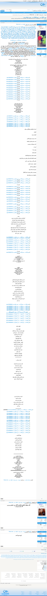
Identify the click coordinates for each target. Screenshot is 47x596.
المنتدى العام (36, 573)
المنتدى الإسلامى (42, 573)
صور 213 (16, 27)
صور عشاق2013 (5, 31)
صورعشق (5, 33)
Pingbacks (45, 568)
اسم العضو (10, 9)
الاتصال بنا (9, 583)
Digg (45, 551)
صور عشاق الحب (24, 31)
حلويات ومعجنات (19, 576)
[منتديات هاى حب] (43, 6)
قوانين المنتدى (45, 570)
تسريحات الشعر (7, 575)
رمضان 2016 (19, 573)
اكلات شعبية (25, 576)
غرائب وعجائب (36, 575)
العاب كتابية (7, 574)
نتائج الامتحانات (30, 574)
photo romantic (17, 35)
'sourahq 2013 (32, 26)
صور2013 (27, 33)
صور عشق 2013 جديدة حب (28, 32)
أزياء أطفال (13, 576)
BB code (45, 565)
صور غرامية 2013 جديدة (31, 556)
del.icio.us (33, 551)
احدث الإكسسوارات (42, 576)
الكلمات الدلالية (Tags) (43, 553)
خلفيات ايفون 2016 (30, 577)
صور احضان (25, 28)
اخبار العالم (37, 574)
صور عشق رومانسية (10, 32)
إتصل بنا (24, 0)
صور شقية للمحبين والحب (12, 30)
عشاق (10, 38)
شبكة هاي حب (5, 583)
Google (10, 551)
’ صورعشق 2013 (5, 38)
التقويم (24, 12)
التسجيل (42, 12)
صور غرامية (5, 32)
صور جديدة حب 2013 (27, 555)
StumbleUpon (21, 551)
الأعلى (1, 583)
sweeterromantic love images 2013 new (18, 38)
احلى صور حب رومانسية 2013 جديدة (14, 26)
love (2, 26)
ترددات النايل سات (7, 577)
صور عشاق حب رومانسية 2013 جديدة (15, 31)
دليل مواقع (40, 0)
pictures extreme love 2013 (22, 36)
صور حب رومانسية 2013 (14, 29)
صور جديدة (4, 28)
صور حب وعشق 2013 (21, 29)
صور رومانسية (29, 30)
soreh (26, 37)
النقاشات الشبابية (30, 573)
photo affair (2, 34)
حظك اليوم (7, 573)
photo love (5, 35)
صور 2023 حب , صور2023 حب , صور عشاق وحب (34, 17)
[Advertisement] (18, 388)
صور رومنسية (15, 48)
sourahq (33, 37)
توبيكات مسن (13, 577)
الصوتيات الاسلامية (24, 573)
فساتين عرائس (30, 575)
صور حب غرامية (6, 29)
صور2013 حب (22, 33)
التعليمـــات (33, 12)
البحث (3, 12)
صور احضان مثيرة (20, 28)
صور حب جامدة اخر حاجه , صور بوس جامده (18, 559)
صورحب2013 (10, 33)
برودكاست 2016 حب (36, 577)
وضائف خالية (42, 574)
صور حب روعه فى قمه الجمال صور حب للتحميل (28, 559)
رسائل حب (25, 577)
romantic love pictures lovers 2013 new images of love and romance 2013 (12, 37)
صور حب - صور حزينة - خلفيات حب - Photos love (24, 24)
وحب (29, 26)
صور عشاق (5, 30)
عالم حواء (14, 575)
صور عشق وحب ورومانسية (19, 32)
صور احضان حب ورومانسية (11, 28)
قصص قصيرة (13, 574)
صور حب (29, 0)
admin (30, 502)
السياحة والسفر (13, 573)
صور (19, 27)
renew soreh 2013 (4, 36)
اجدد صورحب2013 (24, 26)
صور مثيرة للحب (11, 27)
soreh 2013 (30, 37)
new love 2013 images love (31, 27)
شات (45, 0)
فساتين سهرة (24, 575)
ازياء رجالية (37, 576)
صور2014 (17, 33)
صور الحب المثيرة (31, 28)
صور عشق (10, 49)
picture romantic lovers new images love (28, 35)
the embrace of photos (30, 38)
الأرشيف (3, 583)
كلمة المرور (10, 11)
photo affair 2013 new (8, 34)
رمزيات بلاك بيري (42, 577)
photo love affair (11, 35)
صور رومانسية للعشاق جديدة (21, 30)
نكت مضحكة (42, 575)
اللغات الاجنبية (24, 574)
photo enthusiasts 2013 (24, 34)
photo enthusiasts (15, 34)
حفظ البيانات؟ (2, 9)
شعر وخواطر (19, 574)
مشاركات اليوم (13, 12)
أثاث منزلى (31, 576)
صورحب (14, 33)
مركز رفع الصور (34, 0)
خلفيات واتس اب (19, 577)
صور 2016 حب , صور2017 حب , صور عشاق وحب (18, 40)
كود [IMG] (45, 566)
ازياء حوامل (19, 575)
